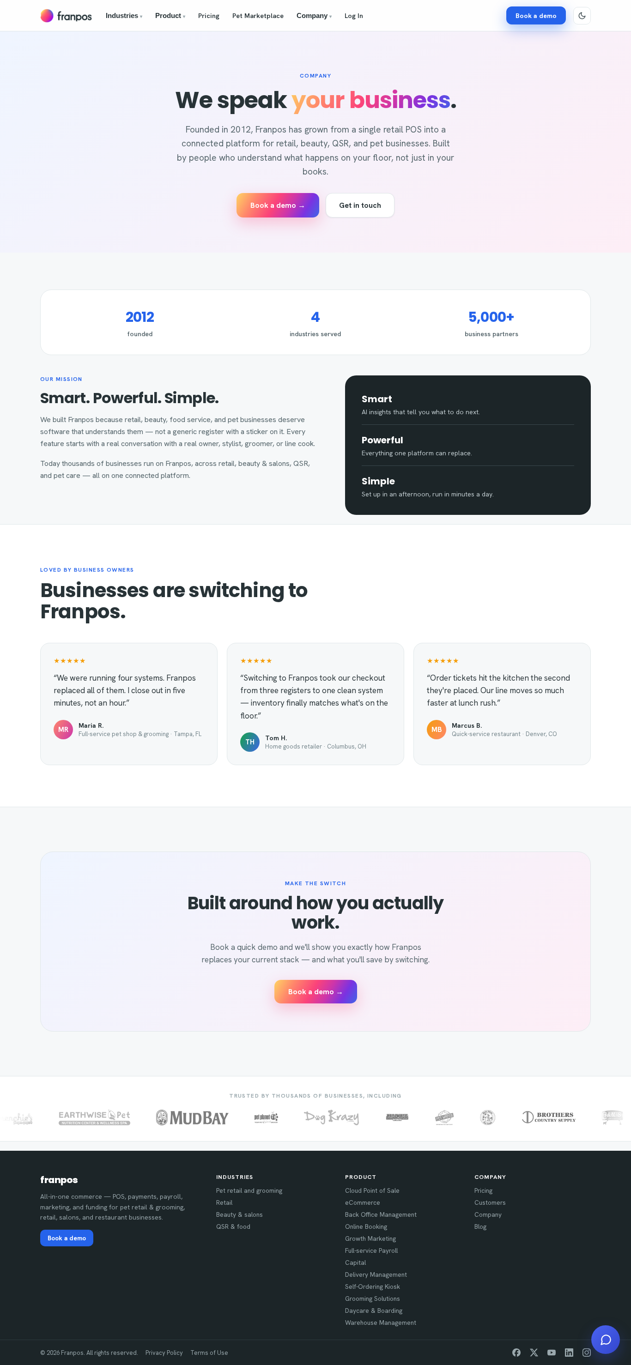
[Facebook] (516, 1352)
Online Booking (366, 1226)
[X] (534, 1352)
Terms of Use (209, 1353)
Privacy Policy (164, 1353)
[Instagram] (586, 1352)
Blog (480, 1226)
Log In (354, 15)
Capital (355, 1262)
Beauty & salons (239, 1214)
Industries (124, 15)
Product (170, 15)
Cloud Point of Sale (372, 1190)
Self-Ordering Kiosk (372, 1286)
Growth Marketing (370, 1238)
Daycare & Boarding (373, 1310)
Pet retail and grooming (249, 1190)
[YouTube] (551, 1352)
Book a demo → (277, 205)
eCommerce (362, 1202)
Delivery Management (376, 1274)
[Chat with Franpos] (605, 1339)
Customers (490, 1202)
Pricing (208, 15)
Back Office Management (381, 1214)
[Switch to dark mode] (582, 15)
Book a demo (536, 15)
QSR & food (233, 1226)
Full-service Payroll (371, 1250)
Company (314, 15)
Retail (224, 1202)
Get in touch (360, 205)
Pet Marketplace (258, 15)
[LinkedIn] (569, 1352)
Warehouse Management (380, 1322)
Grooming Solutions (372, 1298)
